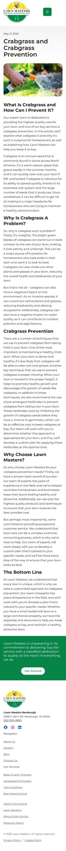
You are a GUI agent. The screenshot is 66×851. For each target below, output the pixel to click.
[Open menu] (47, 12)
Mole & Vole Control (16, 816)
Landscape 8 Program (17, 781)
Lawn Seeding (13, 810)
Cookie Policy (33, 840)
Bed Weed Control (15, 793)
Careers (8, 747)
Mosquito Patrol (14, 823)
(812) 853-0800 (12, 720)
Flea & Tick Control (15, 803)
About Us (9, 741)
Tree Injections (13, 787)
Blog (7, 754)
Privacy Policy (12, 840)
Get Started (33, 671)
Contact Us (10, 760)
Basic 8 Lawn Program (18, 774)
